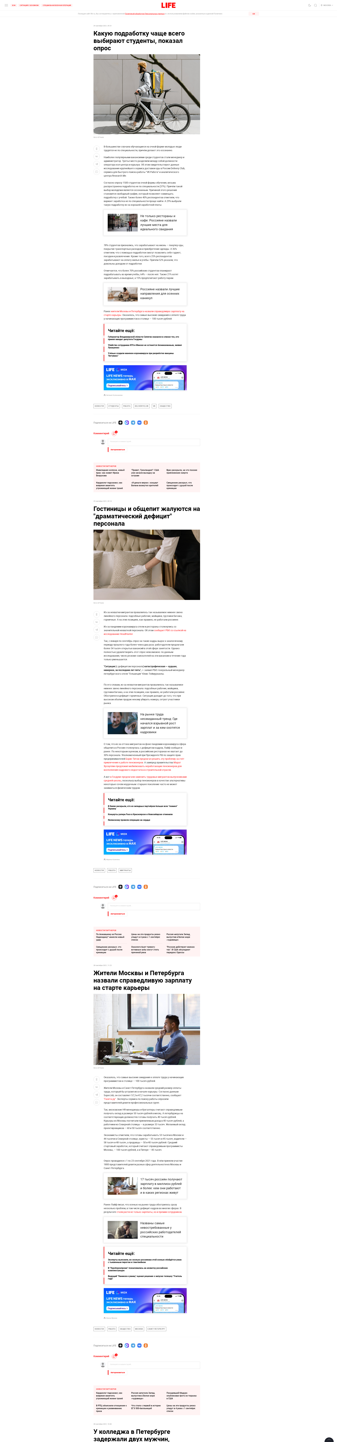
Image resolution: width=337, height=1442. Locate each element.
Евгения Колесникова (114, 395)
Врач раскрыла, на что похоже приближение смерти (182, 471)
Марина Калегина (113, 859)
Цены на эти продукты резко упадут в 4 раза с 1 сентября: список (145, 937)
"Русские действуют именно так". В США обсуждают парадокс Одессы (181, 949)
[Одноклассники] (145, 422)
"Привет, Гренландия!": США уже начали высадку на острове (145, 473)
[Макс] (126, 422)
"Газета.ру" (110, 1098)
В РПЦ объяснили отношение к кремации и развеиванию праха (111, 1408)
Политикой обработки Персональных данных (145, 13)
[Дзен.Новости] (120, 422)
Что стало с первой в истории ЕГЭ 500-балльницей (146, 1407)
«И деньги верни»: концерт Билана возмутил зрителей (144, 484)
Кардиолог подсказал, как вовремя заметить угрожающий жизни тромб (109, 485)
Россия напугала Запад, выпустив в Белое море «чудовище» (178, 937)
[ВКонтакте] (139, 422)
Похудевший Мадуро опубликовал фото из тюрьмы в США (182, 1395)
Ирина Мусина (111, 1318)
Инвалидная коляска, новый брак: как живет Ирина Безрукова (110, 473)
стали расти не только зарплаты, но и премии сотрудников (149, 1211)
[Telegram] (133, 422)
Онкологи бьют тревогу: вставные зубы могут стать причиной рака (145, 949)
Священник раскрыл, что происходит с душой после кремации (180, 485)
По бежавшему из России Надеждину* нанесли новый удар (110, 937)
